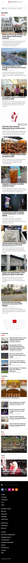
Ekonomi (3, 511)
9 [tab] (22, 478)
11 (18, 321)
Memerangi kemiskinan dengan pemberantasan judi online (14, 244)
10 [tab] (24, 478)
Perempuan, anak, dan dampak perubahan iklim (14, 98)
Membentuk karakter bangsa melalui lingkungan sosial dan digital (13, 213)
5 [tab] (18, 454)
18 (7, 328)
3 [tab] (14, 454)
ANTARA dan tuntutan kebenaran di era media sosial (13, 127)
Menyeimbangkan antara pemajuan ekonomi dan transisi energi (14, 67)
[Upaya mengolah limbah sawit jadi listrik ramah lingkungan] (14, 263)
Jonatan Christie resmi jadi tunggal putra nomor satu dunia (17, 411)
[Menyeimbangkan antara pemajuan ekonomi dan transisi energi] (14, 56)
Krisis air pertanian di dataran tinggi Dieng (14, 448)
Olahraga (3, 516)
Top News (4, 376)
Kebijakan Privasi (6, 537)
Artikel (20, 8)
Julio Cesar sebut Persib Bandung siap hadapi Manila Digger (17, 355)
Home (5, 8)
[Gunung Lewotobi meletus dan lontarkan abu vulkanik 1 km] (4, 363)
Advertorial (4, 525)
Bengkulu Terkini (6, 508)
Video (3, 455)
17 (22, 325)
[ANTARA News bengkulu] (15, 1)
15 (14, 325)
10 (14, 321)
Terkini (3, 494)
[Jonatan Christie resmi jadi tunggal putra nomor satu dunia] (4, 411)
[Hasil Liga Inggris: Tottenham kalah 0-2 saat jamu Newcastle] (4, 370)
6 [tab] (15, 478)
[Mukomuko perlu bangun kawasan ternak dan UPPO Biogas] (14, 292)
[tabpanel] (14, 444)
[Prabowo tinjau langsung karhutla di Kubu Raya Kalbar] (4, 418)
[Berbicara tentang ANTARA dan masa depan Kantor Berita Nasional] (14, 25)
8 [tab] (19, 478)
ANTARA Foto (5, 547)
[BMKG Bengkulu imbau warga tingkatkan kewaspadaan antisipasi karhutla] (4, 340)
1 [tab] (9, 454)
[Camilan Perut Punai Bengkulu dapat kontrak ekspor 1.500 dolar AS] (14, 388)
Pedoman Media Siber (7, 542)
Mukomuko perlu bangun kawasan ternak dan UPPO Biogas (12, 303)
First (6, 321)
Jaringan (3, 532)
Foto (2, 432)
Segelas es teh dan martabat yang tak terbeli (13, 185)
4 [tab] (16, 454)
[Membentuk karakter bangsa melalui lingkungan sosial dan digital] (14, 202)
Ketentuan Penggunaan (8, 534)
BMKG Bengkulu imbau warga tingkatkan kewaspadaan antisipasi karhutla (17, 339)
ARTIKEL (4, 13)
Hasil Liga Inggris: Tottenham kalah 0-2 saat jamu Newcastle (17, 369)
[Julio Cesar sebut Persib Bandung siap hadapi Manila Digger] (4, 356)
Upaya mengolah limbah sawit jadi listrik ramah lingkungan (13, 273)
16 (18, 325)
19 (12, 328)
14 (9, 325)
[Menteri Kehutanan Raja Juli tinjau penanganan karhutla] (4, 426)
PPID (2, 553)
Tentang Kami (5, 539)
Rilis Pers (3, 528)
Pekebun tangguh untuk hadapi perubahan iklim (14, 155)
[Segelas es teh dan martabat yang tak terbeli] (14, 174)
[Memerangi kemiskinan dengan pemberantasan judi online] (14, 233)
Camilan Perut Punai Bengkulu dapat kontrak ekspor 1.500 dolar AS (12, 397)
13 (5, 325)
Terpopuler (4, 333)
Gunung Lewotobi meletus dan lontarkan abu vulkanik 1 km (17, 362)
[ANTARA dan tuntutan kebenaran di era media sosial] (14, 117)
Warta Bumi (4, 519)
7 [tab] (17, 478)
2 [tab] (12, 454)
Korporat (3, 550)
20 (16, 328)
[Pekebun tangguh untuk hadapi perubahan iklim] (14, 145)
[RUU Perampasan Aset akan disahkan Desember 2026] (4, 404)
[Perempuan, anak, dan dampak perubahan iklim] (14, 87)
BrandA (3, 545)
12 (23, 321)
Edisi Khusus (12, 8)
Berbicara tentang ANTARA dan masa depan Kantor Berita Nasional (14, 36)
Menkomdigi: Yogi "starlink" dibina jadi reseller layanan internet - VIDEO (13, 471)
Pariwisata (4, 514)
